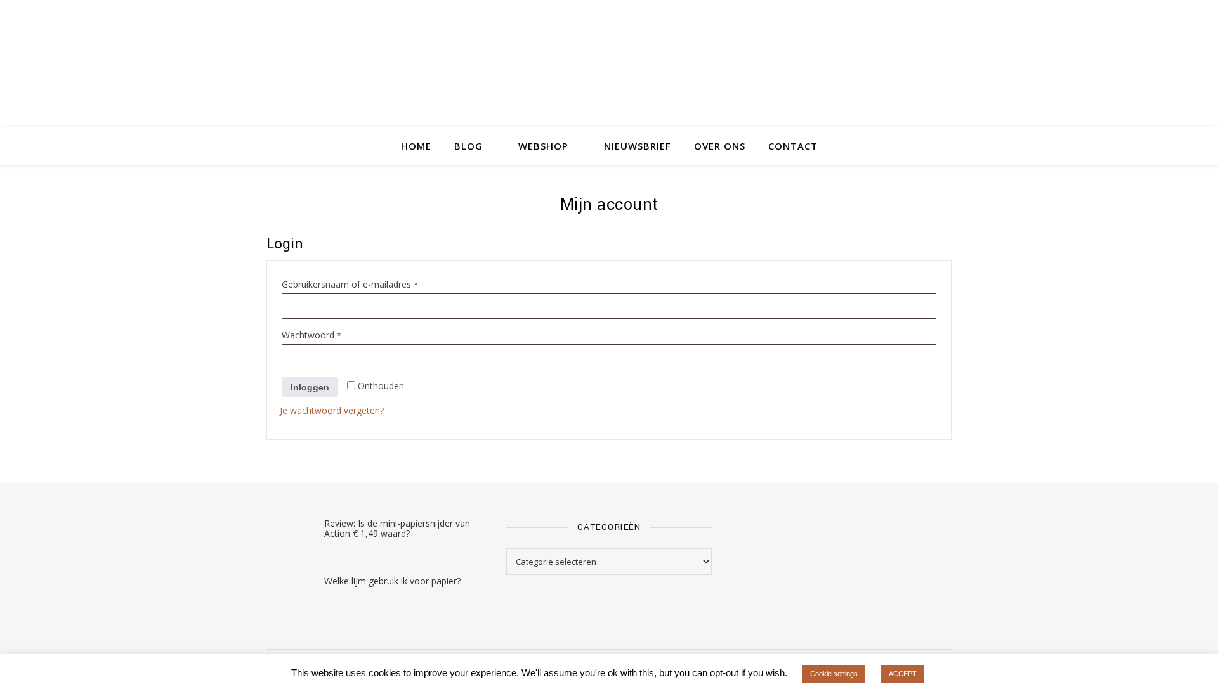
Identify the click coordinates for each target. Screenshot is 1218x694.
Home (416, 145)
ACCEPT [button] (903, 674)
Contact (793, 145)
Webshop (543, 145)
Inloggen (310, 387)
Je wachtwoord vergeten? (332, 410)
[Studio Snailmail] (609, 79)
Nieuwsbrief (637, 145)
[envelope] (948, 16)
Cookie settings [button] (834, 674)
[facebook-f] (931, 16)
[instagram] (914, 16)
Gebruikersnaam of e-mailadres (364, 284)
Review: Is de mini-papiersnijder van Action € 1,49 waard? (397, 528)
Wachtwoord (325, 334)
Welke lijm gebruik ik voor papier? (392, 581)
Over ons (719, 145)
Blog (468, 145)
